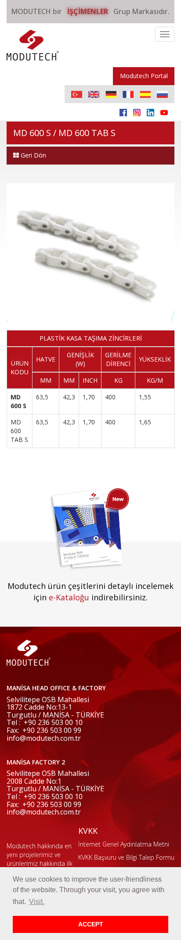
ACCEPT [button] (90, 924)
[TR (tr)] (76, 94)
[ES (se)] (145, 94)
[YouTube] (164, 111)
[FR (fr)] (128, 94)
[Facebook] (123, 111)
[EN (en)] (93, 94)
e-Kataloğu (69, 597)
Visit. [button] (36, 901)
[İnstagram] (137, 111)
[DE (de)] (111, 94)
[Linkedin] (150, 111)
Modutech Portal (144, 76)
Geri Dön (32, 155)
